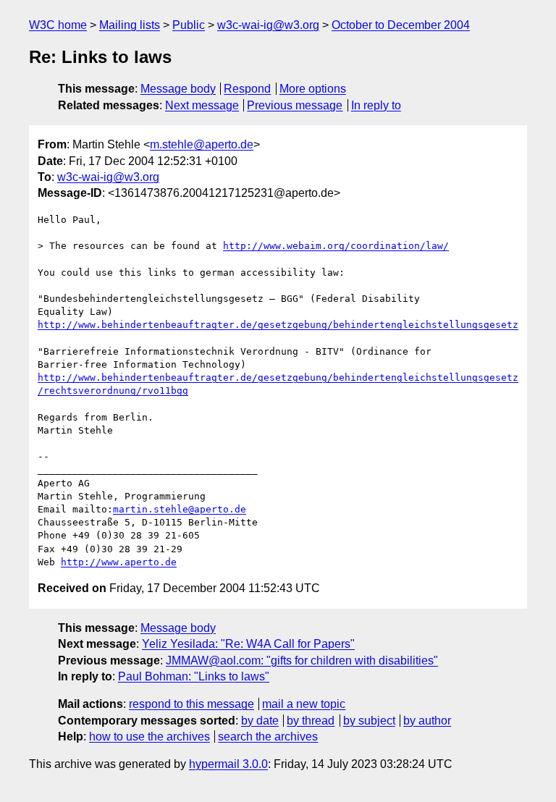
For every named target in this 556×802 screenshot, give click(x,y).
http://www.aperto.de (119, 562)
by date (260, 720)
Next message (202, 105)
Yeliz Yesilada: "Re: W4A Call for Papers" (248, 644)
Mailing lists (129, 25)
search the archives (268, 736)
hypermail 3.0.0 (228, 764)
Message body (178, 89)
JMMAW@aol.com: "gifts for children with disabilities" (302, 660)
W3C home (58, 25)
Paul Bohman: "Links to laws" (193, 676)
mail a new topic (303, 704)
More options (312, 89)
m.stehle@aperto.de (201, 144)
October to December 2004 (401, 25)
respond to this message (191, 704)
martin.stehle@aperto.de (179, 509)
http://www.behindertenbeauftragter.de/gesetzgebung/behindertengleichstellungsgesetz (278, 324)
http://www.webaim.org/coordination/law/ (336, 245)
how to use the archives (149, 736)
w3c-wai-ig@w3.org (268, 25)
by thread (310, 720)
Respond (247, 89)
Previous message (294, 105)
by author (427, 720)
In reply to (376, 105)
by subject (369, 720)
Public (188, 25)
